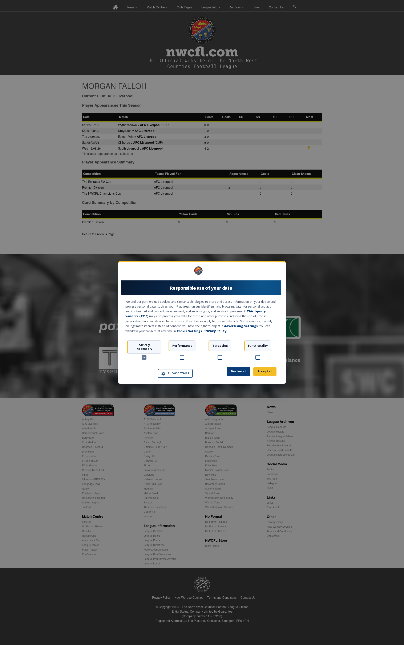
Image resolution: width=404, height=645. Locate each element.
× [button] (274, 272)
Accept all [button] (265, 371)
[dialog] (202, 322)
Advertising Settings (241, 326)
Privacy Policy (214, 331)
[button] (175, 373)
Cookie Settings (189, 331)
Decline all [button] (238, 371)
